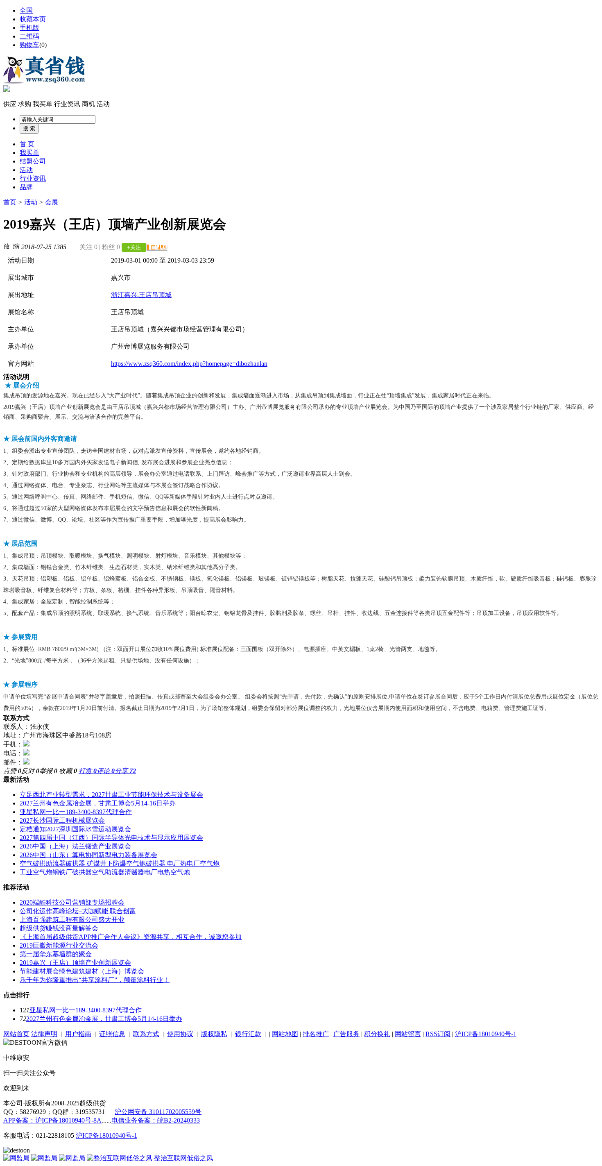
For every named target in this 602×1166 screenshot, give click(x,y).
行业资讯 (67, 103)
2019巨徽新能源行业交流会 (59, 945)
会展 (51, 202)
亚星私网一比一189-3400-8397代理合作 (76, 811)
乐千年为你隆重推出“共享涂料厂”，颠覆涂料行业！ (95, 979)
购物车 (29, 44)
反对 (30, 770)
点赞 (12, 770)
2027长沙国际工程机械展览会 (62, 820)
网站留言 (408, 1033)
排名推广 (316, 1033)
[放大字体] (6, 246)
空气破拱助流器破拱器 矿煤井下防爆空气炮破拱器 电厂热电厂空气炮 (120, 863)
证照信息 (112, 1033)
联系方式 (146, 1033)
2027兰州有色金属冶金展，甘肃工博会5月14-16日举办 (98, 803)
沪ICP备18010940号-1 (485, 1033)
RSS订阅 (437, 1033)
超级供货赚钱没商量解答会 (59, 928)
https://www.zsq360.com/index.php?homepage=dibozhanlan (189, 363)
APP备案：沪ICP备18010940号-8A (52, 1120)
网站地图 (285, 1033)
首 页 (27, 144)
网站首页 (16, 1033)
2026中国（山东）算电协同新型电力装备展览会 (88, 854)
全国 (26, 10)
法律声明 (44, 1033)
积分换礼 (377, 1033)
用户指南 (78, 1033)
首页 (9, 202)
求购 (24, 103)
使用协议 (180, 1033)
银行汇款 (248, 1033)
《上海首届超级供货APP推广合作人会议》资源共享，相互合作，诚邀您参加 (131, 936)
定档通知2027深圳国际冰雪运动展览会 (75, 829)
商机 (88, 103)
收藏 (68, 770)
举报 (48, 770)
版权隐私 (214, 1033)
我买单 (42, 103)
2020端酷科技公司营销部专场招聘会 (72, 902)
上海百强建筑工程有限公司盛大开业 (72, 919)
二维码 (29, 36)
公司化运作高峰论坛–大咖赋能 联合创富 (78, 910)
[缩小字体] (16, 246)
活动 (103, 103)
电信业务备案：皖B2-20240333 (155, 1120)
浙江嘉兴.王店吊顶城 (141, 294)
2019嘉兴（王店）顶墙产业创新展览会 (75, 962)
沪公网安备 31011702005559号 (158, 1111)
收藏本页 (33, 19)
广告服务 (346, 1033)
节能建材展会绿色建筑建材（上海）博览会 (82, 971)
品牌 (26, 187)
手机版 (29, 27)
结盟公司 (33, 161)
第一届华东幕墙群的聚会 (56, 953)
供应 (9, 103)
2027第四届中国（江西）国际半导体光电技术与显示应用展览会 (111, 837)
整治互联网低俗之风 (183, 1158)
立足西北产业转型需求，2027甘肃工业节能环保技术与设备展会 (111, 794)
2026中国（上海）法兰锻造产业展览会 (75, 846)
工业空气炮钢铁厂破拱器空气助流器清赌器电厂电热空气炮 (105, 872)
